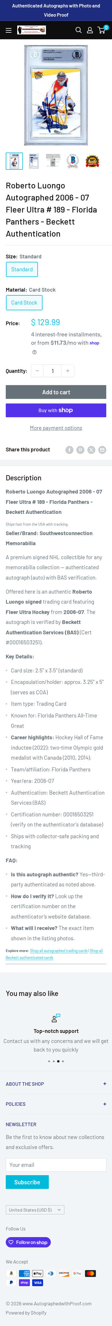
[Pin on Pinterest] (80, 449)
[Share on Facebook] (69, 449)
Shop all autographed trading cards (59, 950)
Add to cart (56, 392)
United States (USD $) (30, 1209)
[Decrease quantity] (37, 371)
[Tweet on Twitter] (91, 449)
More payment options (56, 427)
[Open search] (79, 30)
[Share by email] (102, 449)
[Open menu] (8, 30)
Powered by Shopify (26, 1312)
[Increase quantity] (68, 371)
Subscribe (27, 1182)
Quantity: (17, 370)
